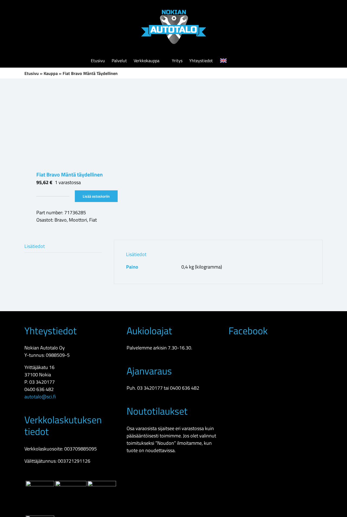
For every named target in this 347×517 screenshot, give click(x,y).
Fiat (93, 219)
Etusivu (31, 73)
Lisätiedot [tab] (34, 246)
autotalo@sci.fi (40, 396)
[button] (248, 60)
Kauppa (51, 73)
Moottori (78, 219)
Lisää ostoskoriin (96, 196)
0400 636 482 (39, 389)
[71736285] (96, 124)
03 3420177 (42, 382)
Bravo (60, 219)
